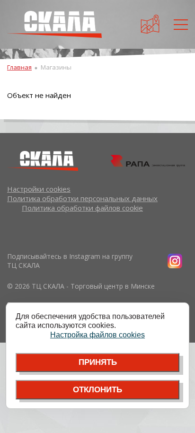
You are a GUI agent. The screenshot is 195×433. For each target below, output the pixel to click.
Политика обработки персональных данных (82, 198)
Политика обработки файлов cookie (82, 207)
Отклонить (97, 389)
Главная (19, 67)
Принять (98, 362)
